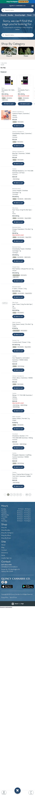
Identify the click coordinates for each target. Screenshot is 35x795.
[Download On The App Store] (7, 616)
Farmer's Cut (15, 370)
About (3, 575)
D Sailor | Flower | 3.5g (19, 319)
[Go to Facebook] (2, 612)
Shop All (9, 56)
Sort (31, 793)
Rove (3, 118)
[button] (32, 6)
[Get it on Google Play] (28, 616)
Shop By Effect (6, 566)
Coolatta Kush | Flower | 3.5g (21, 372)
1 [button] (8, 524)
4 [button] (17, 524)
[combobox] (19, 10)
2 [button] (11, 524)
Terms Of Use (13, 627)
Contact (4, 580)
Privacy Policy (4, 627)
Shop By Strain (6, 568)
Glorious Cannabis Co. (18, 142)
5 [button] (20, 524)
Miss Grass (15, 238)
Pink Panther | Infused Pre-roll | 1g (22, 299)
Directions (4, 583)
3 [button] (14, 524)
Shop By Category (7, 563)
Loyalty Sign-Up (6, 588)
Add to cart (9, 134)
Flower (26, 56)
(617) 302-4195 (6, 595)
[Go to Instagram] (6, 612)
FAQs (3, 585)
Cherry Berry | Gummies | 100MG (22, 408)
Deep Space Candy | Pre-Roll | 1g (22, 354)
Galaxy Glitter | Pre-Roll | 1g (21, 449)
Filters (3, 793)
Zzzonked (15, 464)
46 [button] (27, 524)
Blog (2, 578)
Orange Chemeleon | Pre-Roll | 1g (22, 259)
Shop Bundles (5, 560)
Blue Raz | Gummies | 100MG (21, 183)
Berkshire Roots (16, 219)
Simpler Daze (15, 297)
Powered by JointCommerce (6, 637)
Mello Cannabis (16, 352)
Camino (14, 199)
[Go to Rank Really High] (17, 634)
